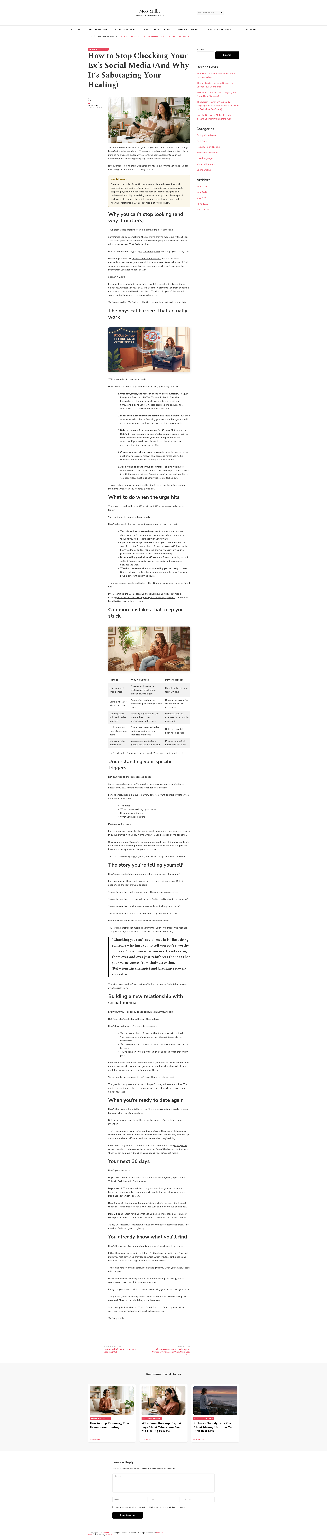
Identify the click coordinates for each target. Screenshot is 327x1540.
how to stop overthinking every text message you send (146, 597)
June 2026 (202, 192)
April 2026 (202, 203)
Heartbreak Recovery (219, 29)
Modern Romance (188, 29)
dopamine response (149, 251)
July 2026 (202, 186)
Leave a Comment (96, 108)
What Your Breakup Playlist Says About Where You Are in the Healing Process (162, 1427)
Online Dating (98, 29)
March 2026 (203, 209)
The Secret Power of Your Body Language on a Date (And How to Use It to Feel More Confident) (218, 105)
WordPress (110, 1535)
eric (89, 101)
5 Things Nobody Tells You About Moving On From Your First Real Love (214, 1427)
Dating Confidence (125, 29)
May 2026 (202, 198)
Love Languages (248, 29)
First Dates (75, 29)
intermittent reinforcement (146, 258)
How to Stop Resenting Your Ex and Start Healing (109, 1425)
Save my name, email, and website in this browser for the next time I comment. (150, 1507)
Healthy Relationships (157, 29)
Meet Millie (149, 11)
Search (200, 49)
